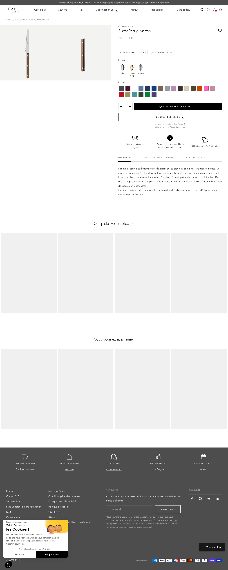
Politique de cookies (58, 506)
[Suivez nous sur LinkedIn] (217, 498)
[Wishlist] (208, 9)
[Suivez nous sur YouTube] (209, 498)
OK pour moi (52, 554)
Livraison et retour (195, 157)
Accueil (9, 19)
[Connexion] (214, 9)
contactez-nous (113, 469)
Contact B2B (12, 496)
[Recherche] (202, 9)
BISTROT (31, 19)
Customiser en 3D (169, 116)
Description (124, 157)
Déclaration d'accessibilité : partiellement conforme (69, 524)
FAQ (8, 512)
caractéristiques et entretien (157, 157)
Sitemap (52, 517)
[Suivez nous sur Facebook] (192, 498)
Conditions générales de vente (64, 496)
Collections (20, 19)
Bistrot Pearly (43, 19)
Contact (10, 491)
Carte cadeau (13, 517)
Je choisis (19, 554)
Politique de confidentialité (62, 501)
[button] (8, 564)
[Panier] (220, 9)
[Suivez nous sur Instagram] (200, 498)
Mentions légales (56, 491)
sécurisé (69, 469)
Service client (13, 501)
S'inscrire (168, 509)
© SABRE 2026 (13, 560)
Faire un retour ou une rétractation (23, 506)
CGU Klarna (54, 512)
